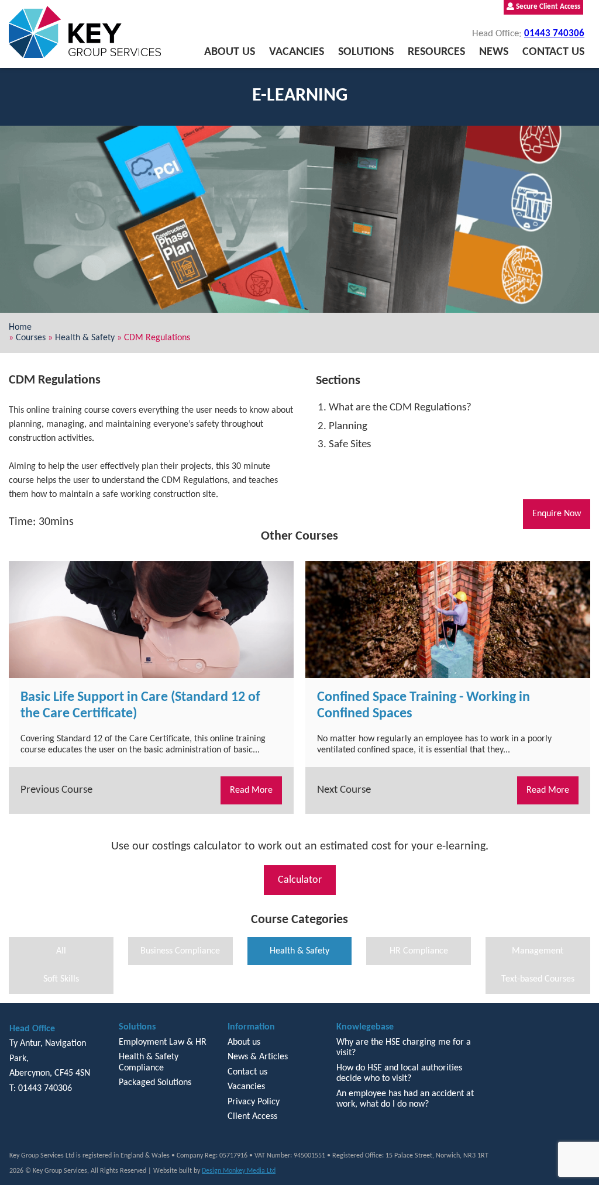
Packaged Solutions (155, 1082)
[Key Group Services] (85, 32)
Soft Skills (61, 979)
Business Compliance (180, 951)
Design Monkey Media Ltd (239, 1170)
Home (20, 327)
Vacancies (296, 52)
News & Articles (258, 1057)
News (493, 52)
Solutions (366, 52)
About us (229, 52)
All (61, 951)
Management (537, 951)
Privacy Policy (254, 1102)
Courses (31, 338)
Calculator (300, 880)
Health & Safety (85, 338)
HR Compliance (419, 951)
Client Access (252, 1116)
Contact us (553, 52)
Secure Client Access (547, 7)
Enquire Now (556, 514)
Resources (436, 52)
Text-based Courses (537, 979)
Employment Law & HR (162, 1042)
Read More (251, 790)
